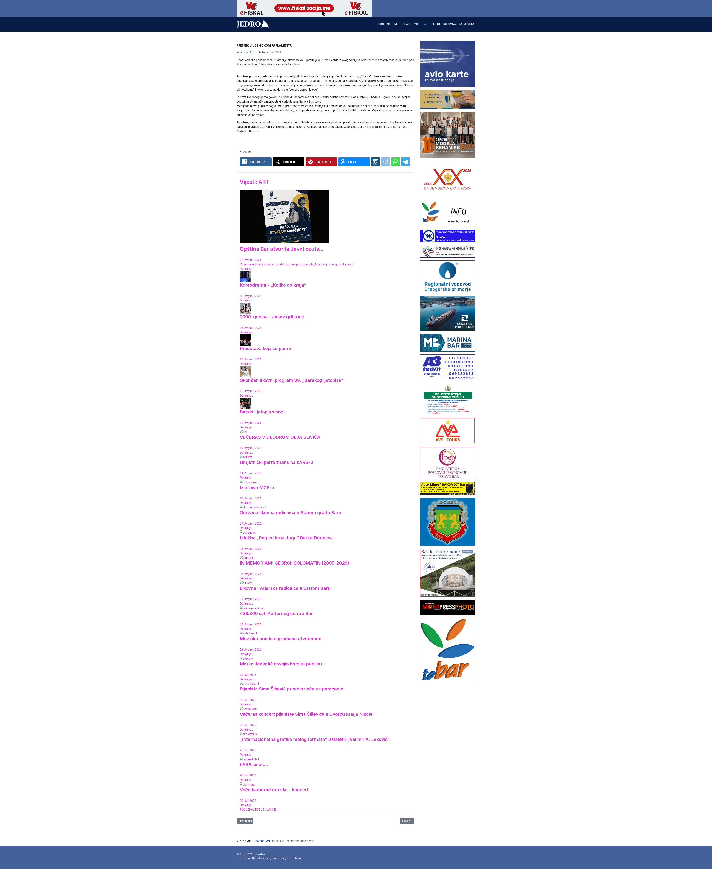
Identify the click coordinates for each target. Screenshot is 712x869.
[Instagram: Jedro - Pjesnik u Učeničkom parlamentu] (375, 161)
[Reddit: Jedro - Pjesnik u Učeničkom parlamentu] (385, 161)
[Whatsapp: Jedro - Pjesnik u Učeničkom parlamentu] (395, 161)
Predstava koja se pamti (265, 348)
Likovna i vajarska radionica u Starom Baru (285, 588)
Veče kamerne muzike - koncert (274, 789)
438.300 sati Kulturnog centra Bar (276, 613)
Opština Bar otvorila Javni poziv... (282, 249)
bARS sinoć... (254, 764)
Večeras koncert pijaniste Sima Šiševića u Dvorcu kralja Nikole (306, 714)
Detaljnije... (246, 269)
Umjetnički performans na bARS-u (276, 462)
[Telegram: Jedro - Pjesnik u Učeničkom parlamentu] (405, 161)
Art (251, 52)
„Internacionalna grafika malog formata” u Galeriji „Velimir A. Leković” (315, 739)
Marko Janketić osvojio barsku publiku (281, 664)
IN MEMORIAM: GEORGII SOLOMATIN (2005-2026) (294, 563)
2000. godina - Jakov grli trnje (272, 316)
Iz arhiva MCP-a (257, 487)
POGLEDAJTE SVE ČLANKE (258, 809)
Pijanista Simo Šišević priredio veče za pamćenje (291, 689)
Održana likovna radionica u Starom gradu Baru (290, 512)
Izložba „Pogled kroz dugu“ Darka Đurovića (286, 537)
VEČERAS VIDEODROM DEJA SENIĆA (280, 437)
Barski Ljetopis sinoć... (264, 412)
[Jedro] (253, 24)
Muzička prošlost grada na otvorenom (281, 638)
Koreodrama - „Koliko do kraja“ (273, 285)
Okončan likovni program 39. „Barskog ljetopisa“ (291, 380)
